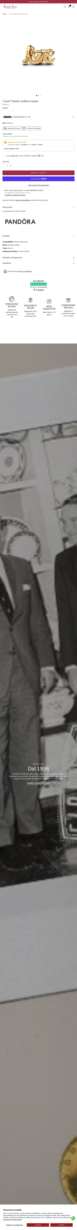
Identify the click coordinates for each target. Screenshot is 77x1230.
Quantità (6, 161)
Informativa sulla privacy (12, 1220)
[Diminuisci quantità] (4, 166)
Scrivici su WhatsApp (25, 271)
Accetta (38, 1225)
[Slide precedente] (68, 332)
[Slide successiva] (72, 332)
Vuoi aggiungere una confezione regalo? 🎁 (25, 156)
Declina (61, 1225)
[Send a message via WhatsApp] (73, 1218)
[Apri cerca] (65, 6)
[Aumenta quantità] (10, 166)
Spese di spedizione (22, 200)
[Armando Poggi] (10, 6)
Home (4, 14)
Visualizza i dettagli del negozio (15, 195)
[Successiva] (60, 1)
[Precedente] (17, 1)
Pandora (6, 104)
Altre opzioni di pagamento (38, 185)
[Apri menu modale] (73, 6)
